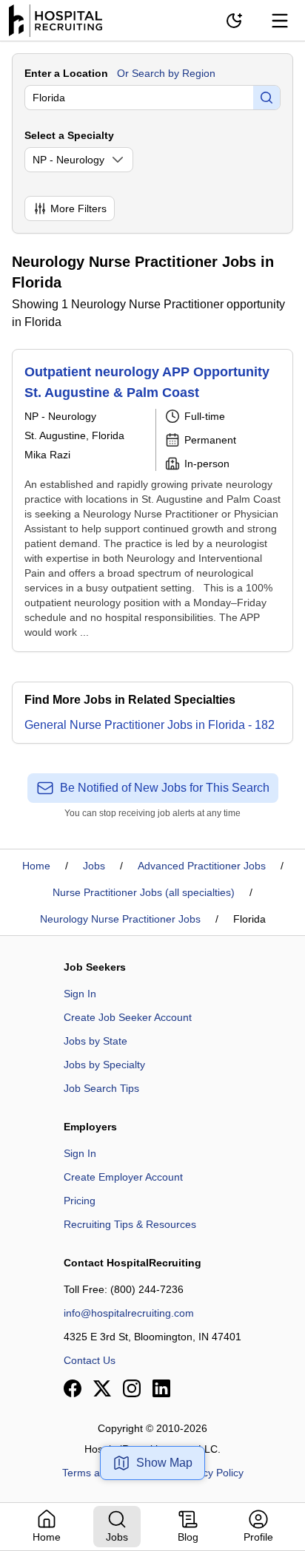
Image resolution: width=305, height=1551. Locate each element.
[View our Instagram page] (132, 1388)
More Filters (78, 208)
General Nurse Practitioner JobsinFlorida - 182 (149, 725)
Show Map (164, 1462)
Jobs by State (95, 1041)
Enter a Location (66, 73)
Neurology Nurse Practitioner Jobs (120, 919)
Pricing (79, 1200)
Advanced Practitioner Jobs (202, 866)
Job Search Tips (101, 1088)
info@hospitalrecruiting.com (129, 1313)
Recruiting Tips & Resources (130, 1224)
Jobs (94, 866)
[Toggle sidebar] (280, 20)
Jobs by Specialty (104, 1064)
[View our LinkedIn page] (161, 1388)
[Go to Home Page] (55, 20)
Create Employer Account (123, 1177)
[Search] (266, 97)
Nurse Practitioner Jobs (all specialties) (144, 892)
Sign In (80, 994)
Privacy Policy (211, 1473)
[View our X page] (102, 1388)
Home (36, 866)
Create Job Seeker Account (128, 1017)
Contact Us (89, 1360)
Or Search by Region (166, 73)
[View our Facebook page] (72, 1388)
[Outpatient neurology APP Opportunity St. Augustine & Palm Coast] (152, 500)
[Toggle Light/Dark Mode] (234, 20)
